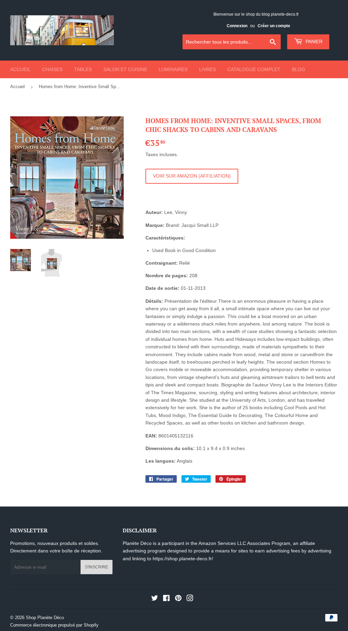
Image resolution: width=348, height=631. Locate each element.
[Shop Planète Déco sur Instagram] (190, 599)
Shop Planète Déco (45, 617)
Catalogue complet (253, 69)
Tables (83, 69)
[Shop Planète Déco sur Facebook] (166, 599)
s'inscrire (96, 567)
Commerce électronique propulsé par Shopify (54, 625)
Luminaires (173, 69)
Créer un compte (274, 25)
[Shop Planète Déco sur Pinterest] (178, 599)
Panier (313, 41)
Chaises (52, 69)
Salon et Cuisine (125, 69)
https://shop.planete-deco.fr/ (183, 558)
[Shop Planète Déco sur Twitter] (154, 599)
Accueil (20, 69)
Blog (298, 69)
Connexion (237, 25)
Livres (207, 69)
